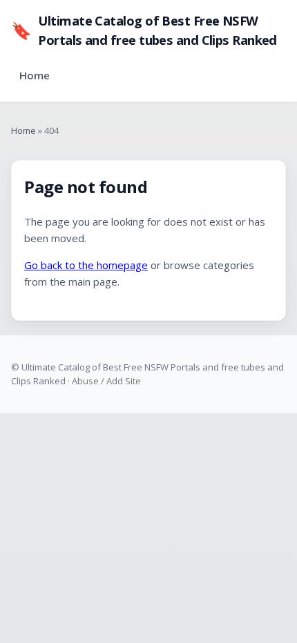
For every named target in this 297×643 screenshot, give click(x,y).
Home (34, 75)
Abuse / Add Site (106, 381)
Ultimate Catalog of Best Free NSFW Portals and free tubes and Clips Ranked (144, 30)
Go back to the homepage (86, 265)
